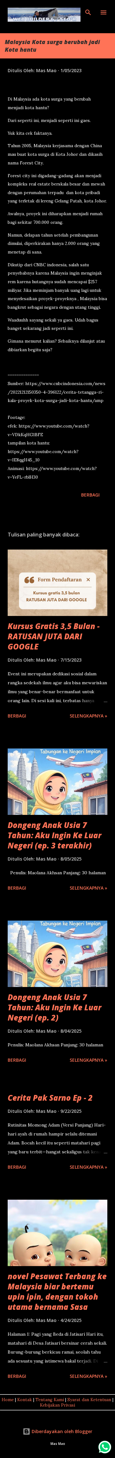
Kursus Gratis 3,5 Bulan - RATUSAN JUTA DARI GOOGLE (54, 636)
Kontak (24, 1399)
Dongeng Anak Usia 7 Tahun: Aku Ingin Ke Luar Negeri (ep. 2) (54, 1007)
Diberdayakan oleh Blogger (61, 1431)
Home (8, 1399)
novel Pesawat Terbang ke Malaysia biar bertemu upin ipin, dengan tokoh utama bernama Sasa (57, 1291)
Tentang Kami (49, 1399)
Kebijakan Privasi (57, 1405)
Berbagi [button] (90, 495)
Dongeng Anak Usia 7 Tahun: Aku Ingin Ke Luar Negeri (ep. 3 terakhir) (54, 835)
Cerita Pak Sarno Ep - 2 (50, 1097)
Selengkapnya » (88, 716)
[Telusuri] (88, 11)
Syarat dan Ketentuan (89, 1399)
